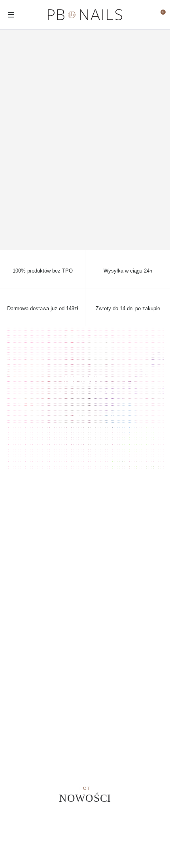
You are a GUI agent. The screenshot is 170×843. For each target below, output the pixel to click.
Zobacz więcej (85, 415)
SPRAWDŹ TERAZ (85, 140)
